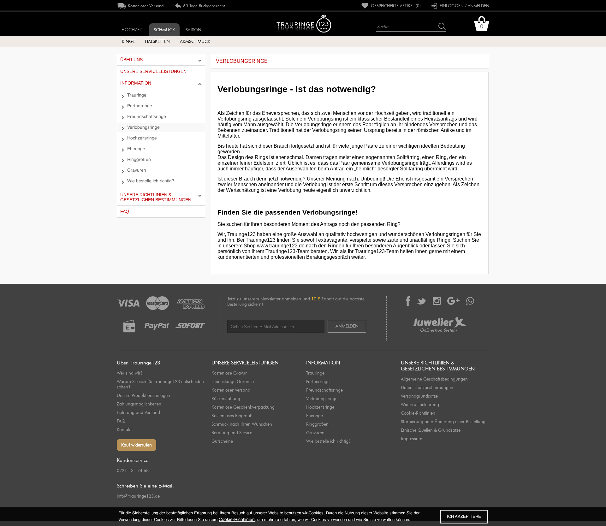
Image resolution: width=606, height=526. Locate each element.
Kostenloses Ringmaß (231, 415)
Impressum (411, 438)
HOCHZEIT (132, 30)
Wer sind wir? (130, 373)
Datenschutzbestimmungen (427, 387)
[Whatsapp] (470, 301)
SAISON (193, 30)
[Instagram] (437, 301)
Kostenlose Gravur (229, 373)
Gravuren (136, 170)
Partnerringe (139, 106)
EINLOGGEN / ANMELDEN (463, 5)
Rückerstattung (225, 398)
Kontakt (124, 429)
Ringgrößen (139, 159)
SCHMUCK (164, 30)
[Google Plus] (453, 301)
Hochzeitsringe (142, 138)
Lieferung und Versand (138, 412)
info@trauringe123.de (138, 496)
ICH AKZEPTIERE (464, 517)
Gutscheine (222, 441)
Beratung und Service (231, 432)
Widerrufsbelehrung (420, 404)
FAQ (121, 421)
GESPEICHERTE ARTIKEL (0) (394, 5)
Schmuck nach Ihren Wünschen (241, 424)
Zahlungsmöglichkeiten (139, 404)
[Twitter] (421, 301)
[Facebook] (408, 301)
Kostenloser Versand (230, 390)
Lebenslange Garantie (232, 381)
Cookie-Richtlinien (418, 413)
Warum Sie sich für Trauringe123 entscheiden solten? (160, 384)
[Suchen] (442, 26)
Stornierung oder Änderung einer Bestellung (443, 421)
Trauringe (136, 95)
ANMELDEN (347, 326)
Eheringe (136, 149)
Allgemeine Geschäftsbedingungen (434, 379)
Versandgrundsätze (419, 396)
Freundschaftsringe (146, 117)
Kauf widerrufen (136, 445)
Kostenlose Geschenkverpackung (243, 407)
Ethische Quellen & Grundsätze (430, 430)
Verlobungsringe (143, 127)
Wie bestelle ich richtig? (150, 181)
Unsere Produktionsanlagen (143, 395)
